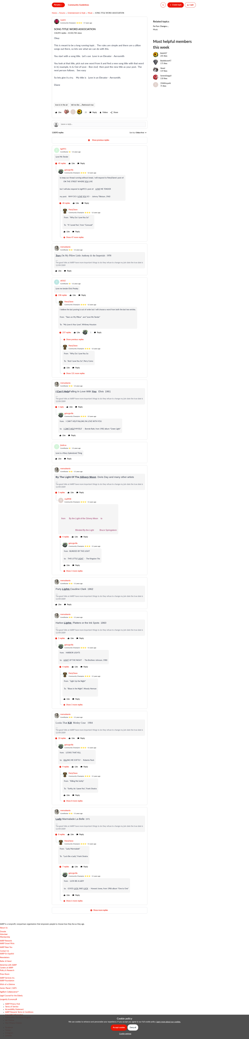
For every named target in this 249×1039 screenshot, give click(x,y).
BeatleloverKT (165, 61)
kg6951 (63, 149)
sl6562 (63, 281)
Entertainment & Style (76, 13)
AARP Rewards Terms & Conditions (19, 1012)
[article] (99, 157)
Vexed (162, 68)
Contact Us (4, 951)
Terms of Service (11, 1007)
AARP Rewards (6, 941)
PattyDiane (73, 210)
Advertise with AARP (8, 965)
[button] (175, 5)
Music (90, 13)
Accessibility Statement (14, 1009)
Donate (3, 932)
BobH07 (163, 53)
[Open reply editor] (99, 124)
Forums (62, 13)
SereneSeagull (165, 76)
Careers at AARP (6, 968)
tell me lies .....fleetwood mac (82, 105)
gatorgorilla (68, 170)
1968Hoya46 (165, 83)
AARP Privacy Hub (12, 1004)
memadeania (65, 247)
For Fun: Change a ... (161, 26)
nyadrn (63, 20)
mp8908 (67, 499)
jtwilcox (63, 445)
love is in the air (61, 105)
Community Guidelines (78, 5)
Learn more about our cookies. (168, 1022)
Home (54, 13)
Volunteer (4, 934)
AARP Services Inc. (7, 978)
